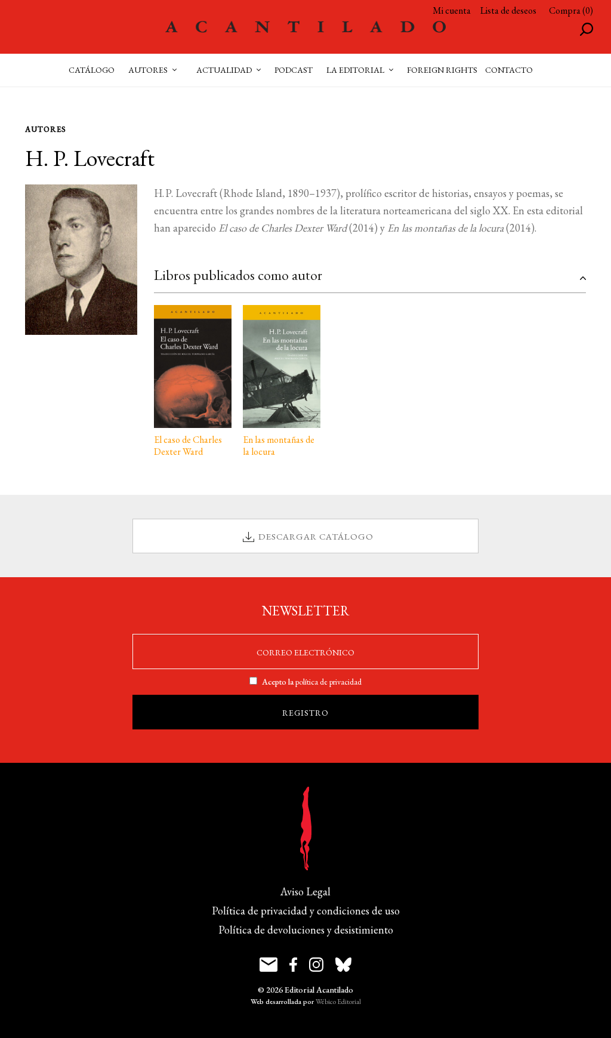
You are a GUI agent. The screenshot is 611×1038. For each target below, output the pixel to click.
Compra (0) (571, 10)
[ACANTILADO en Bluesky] (343, 964)
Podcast (293, 69)
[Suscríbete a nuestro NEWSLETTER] (268, 964)
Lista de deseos (508, 10)
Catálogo (92, 69)
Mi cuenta (452, 10)
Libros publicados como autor (238, 275)
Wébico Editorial (338, 1001)
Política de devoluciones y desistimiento (305, 930)
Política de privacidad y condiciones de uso (306, 910)
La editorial (355, 69)
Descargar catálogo (316, 536)
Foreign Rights (442, 69)
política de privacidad (328, 681)
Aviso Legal (305, 891)
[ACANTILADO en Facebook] (293, 964)
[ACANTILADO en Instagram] (316, 964)
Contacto (509, 69)
